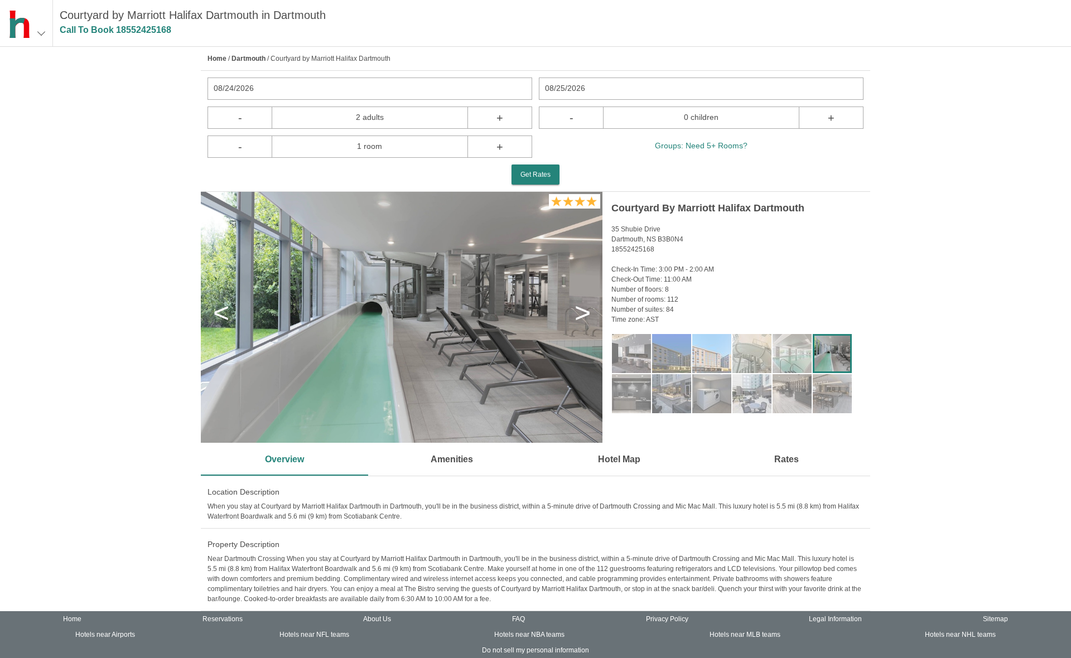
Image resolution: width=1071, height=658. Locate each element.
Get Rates (535, 174)
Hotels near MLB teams (745, 634)
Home (217, 58)
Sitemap (995, 619)
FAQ (518, 619)
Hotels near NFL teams (314, 634)
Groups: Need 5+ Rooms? (701, 145)
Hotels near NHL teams (960, 634)
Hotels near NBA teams (529, 634)
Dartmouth (248, 58)
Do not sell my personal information (535, 650)
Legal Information (835, 619)
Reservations (222, 619)
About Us (377, 619)
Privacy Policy (667, 619)
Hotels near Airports (105, 634)
